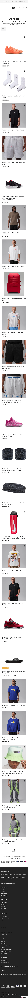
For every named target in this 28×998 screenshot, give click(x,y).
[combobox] (24, 33)
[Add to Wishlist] (24, 37)
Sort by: (18, 33)
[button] (24, 997)
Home (2, 13)
